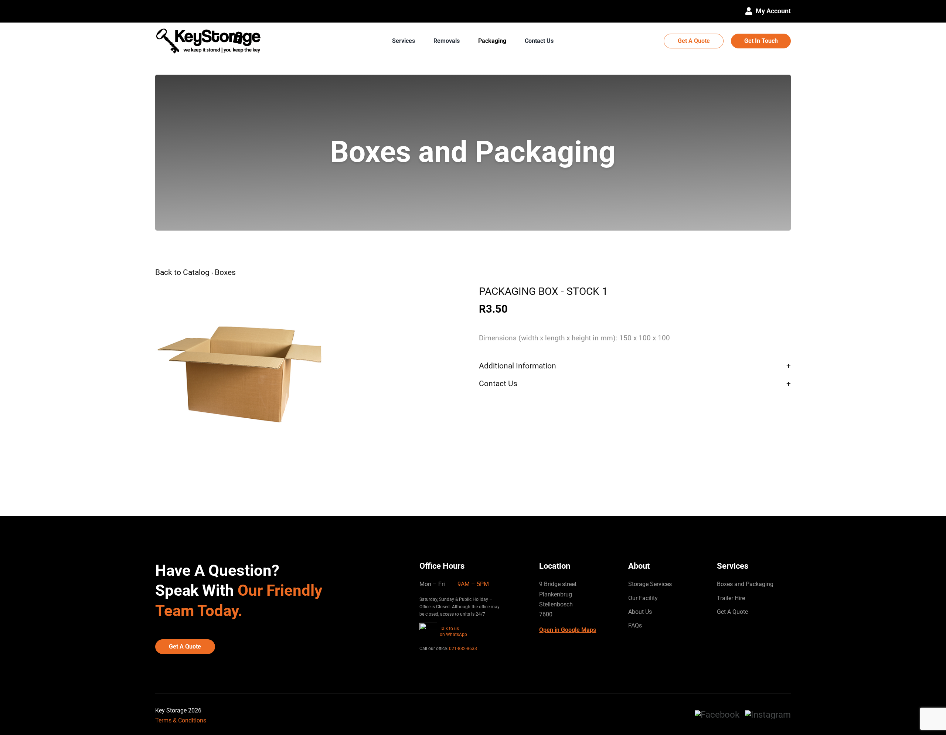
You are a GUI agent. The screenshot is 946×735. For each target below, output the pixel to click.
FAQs (635, 625)
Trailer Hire (731, 598)
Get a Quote (694, 40)
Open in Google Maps (567, 629)
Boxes (225, 272)
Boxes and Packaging (745, 584)
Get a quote (185, 646)
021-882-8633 (463, 648)
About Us (640, 611)
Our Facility (643, 598)
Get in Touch (761, 40)
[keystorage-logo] (209, 25)
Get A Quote (732, 611)
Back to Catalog (183, 272)
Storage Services (650, 584)
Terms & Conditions (180, 720)
